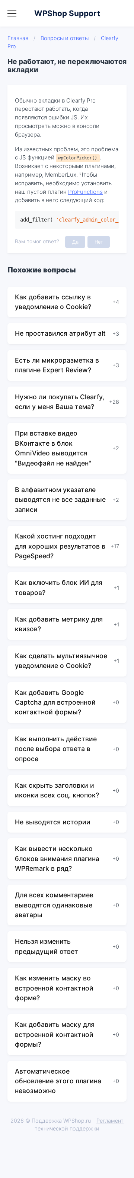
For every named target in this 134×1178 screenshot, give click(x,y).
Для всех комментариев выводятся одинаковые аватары (54, 905)
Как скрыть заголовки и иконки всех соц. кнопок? (57, 790)
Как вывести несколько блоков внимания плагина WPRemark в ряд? (57, 858)
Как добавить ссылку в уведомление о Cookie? (53, 302)
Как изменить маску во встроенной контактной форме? (54, 988)
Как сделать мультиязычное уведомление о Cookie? (61, 660)
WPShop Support (67, 13)
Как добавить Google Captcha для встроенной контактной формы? (55, 702)
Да (75, 242)
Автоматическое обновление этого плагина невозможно (58, 1081)
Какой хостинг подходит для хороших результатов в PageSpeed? (60, 546)
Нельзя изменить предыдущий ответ (46, 946)
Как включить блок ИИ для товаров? (58, 587)
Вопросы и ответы (65, 38)
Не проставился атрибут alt (60, 333)
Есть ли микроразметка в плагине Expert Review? (57, 365)
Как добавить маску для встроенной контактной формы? (55, 1034)
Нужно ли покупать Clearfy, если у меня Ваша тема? (59, 402)
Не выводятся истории (52, 822)
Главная (17, 38)
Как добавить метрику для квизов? (59, 624)
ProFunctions (85, 191)
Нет (99, 242)
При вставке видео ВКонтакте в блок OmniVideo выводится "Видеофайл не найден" (53, 448)
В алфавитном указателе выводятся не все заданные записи (60, 499)
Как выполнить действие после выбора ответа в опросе (56, 749)
